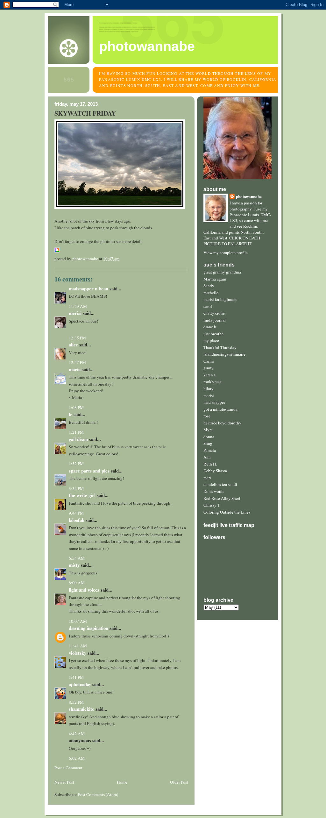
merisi (208, 395)
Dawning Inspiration (88, 627)
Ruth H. (210, 464)
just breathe (213, 334)
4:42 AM (77, 733)
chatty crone (214, 313)
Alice (73, 344)
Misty (74, 564)
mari (207, 477)
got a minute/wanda (220, 409)
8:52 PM (76, 702)
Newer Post (64, 782)
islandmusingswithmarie (224, 354)
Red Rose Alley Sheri (221, 498)
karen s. (209, 375)
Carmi (208, 361)
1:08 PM (76, 407)
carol (207, 306)
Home (122, 782)
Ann (207, 457)
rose (206, 416)
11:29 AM (78, 306)
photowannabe (147, 46)
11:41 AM (78, 646)
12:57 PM (77, 362)
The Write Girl (82, 495)
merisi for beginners (220, 299)
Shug (207, 443)
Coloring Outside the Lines (226, 512)
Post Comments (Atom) (98, 794)
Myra (208, 429)
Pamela (209, 450)
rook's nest (212, 381)
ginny (208, 368)
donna (208, 436)
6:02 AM (77, 758)
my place (211, 340)
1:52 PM (76, 463)
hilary (208, 388)
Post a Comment (68, 768)
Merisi (75, 313)
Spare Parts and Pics (89, 470)
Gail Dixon (78, 439)
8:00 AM (77, 583)
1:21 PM (76, 432)
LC (70, 414)
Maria (75, 369)
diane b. (210, 327)
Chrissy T (211, 505)
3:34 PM (76, 488)
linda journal (214, 320)
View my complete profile (225, 252)
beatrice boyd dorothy (222, 423)
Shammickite (81, 708)
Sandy (208, 285)
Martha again (214, 279)
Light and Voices (84, 589)
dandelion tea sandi (220, 484)
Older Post (179, 782)
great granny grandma (222, 272)
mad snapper (214, 402)
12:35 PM (77, 338)
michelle (210, 292)
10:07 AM (78, 621)
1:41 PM (76, 677)
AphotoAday (80, 684)
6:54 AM (77, 558)
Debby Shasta (215, 470)
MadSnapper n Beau (88, 288)
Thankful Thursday (220, 347)
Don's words (213, 491)
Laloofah (76, 519)
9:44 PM (76, 513)
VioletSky (77, 652)
